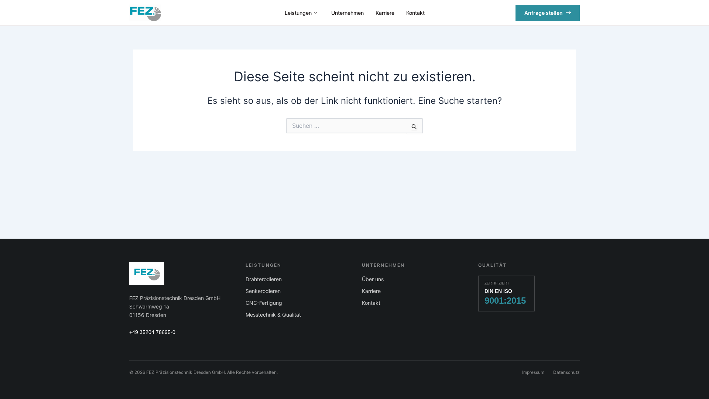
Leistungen (298, 13)
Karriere (385, 13)
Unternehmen (347, 13)
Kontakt (415, 13)
